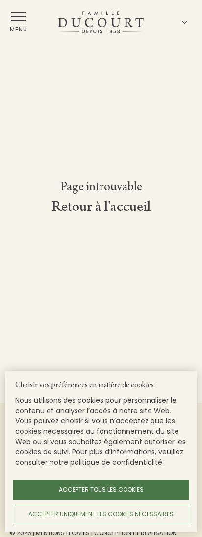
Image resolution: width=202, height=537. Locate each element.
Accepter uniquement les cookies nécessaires (101, 514)
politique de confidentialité (116, 462)
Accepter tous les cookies (101, 489)
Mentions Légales (63, 533)
